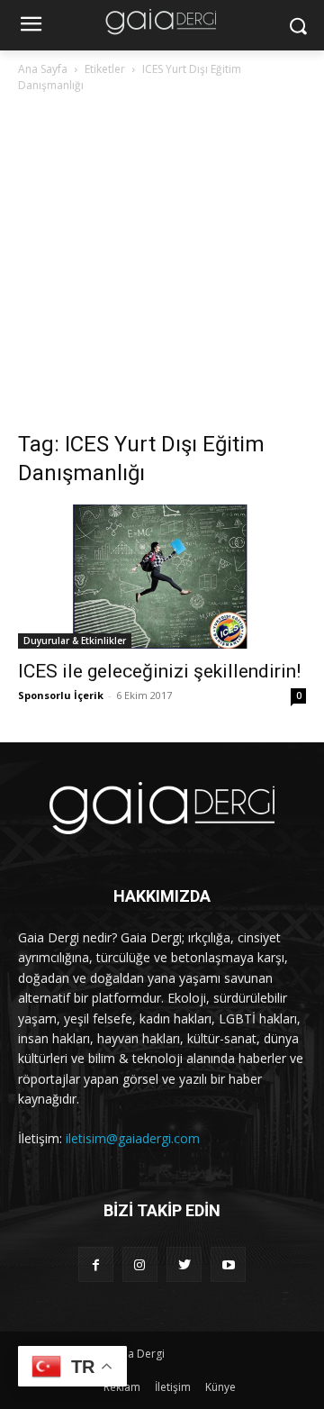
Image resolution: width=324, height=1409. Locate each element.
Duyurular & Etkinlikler (74, 640)
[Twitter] (184, 1264)
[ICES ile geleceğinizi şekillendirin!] (162, 577)
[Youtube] (228, 1264)
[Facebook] (95, 1264)
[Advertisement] (162, 267)
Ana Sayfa (43, 69)
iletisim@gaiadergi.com (133, 1138)
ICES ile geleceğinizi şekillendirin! (159, 671)
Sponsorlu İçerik (61, 695)
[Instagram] (140, 1264)
